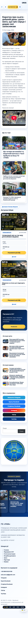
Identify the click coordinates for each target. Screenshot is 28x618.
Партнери (7, 560)
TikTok (14, 414)
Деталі (14, 256)
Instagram (14, 410)
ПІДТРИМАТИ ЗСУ (12, 6)
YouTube (14, 419)
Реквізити (14, 326)
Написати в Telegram (14, 397)
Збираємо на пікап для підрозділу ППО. (13, 283)
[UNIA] (11, 3)
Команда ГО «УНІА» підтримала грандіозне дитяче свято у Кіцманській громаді (12, 198)
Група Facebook (5, 581)
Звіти (5, 558)
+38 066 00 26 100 (6, 571)
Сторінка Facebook (7, 584)
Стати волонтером (9, 554)
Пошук (5, 428)
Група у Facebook (14, 402)
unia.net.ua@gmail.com (8, 574)
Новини (6, 562)
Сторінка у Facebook (14, 406)
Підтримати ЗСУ (9, 552)
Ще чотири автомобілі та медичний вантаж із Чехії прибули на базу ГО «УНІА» (13, 155)
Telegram (4, 578)
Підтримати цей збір (14, 252)
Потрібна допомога (10, 556)
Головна (6, 550)
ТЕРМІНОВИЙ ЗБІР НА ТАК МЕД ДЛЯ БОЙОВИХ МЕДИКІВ (12, 236)
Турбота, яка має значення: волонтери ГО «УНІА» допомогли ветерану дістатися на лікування (14, 177)
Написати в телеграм (1, 7)
